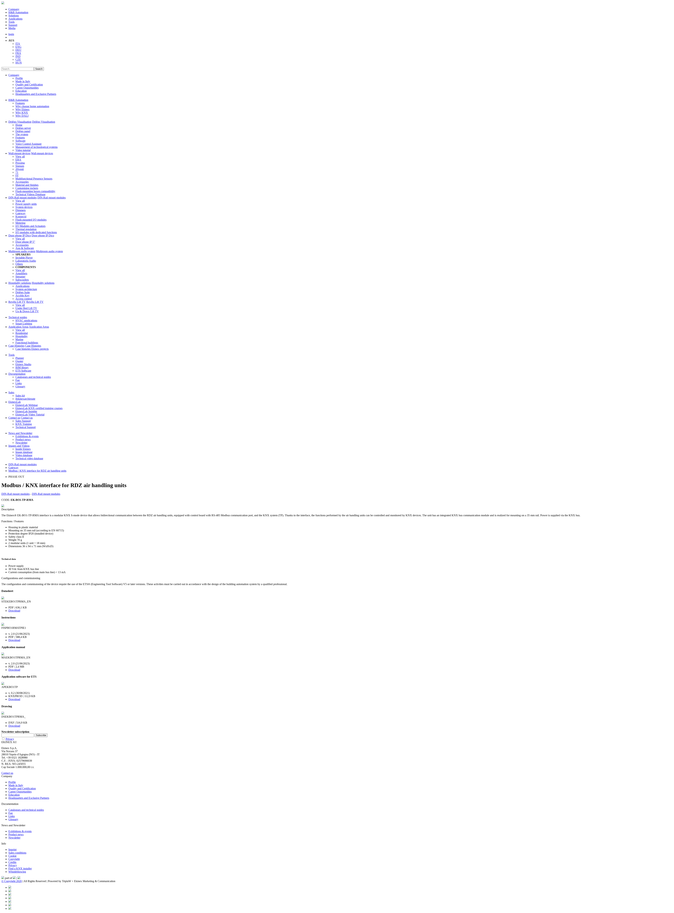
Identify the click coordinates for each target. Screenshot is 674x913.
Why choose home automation (32, 106)
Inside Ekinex (23, 448)
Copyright (14, 859)
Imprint (12, 849)
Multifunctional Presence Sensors (33, 178)
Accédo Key (22, 295)
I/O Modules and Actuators (30, 226)
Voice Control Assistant (28, 143)
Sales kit (20, 395)
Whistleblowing (17, 871)
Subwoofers (22, 279)
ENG (18, 46)
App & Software (24, 248)
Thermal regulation (26, 229)
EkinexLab (14, 401)
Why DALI (21, 115)
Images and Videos (18, 445)
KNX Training (23, 424)
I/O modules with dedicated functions (36, 232)
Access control (23, 298)
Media (11, 28)
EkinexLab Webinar (26, 405)
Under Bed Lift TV (26, 308)
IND (18, 56)
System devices (23, 207)
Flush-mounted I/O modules (31, 219)
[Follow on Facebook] (9, 887)
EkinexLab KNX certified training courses (38, 408)
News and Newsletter (20, 433)
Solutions (13, 15)
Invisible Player (24, 257)
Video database (23, 455)
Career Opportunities (27, 87)
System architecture (26, 289)
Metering (20, 222)
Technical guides (17, 317)
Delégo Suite (22, 292)
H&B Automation (18, 12)
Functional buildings (26, 342)
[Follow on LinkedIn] (9, 894)
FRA (18, 53)
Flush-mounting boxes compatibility (35, 191)
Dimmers (20, 210)
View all (20, 156)
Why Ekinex (22, 109)
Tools (11, 21)
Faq (17, 380)
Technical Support (25, 427)
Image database (23, 452)
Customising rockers (26, 188)
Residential (21, 333)
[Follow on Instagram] (9, 897)
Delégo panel (22, 131)
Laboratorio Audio (25, 260)
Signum (19, 165)
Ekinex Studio (23, 364)
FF (17, 175)
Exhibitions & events (27, 436)
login (11, 34)
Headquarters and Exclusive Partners (35, 94)
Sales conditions (17, 852)
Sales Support (23, 420)
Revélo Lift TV (17, 301)
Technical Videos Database (30, 194)
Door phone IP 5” (25, 241)
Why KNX (21, 112)
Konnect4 (20, 216)
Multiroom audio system (21, 251)
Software (20, 140)
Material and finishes (26, 184)
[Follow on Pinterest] (9, 890)
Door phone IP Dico (19, 235)
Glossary (20, 386)
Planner (19, 358)
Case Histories (16, 345)
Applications (15, 18)
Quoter (19, 361)
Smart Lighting (23, 323)
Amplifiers (21, 273)
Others (19, 263)
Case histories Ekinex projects (32, 348)
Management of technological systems (36, 147)
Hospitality (21, 336)
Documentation (16, 373)
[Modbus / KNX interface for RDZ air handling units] (2, 506)
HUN (18, 62)
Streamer (20, 276)
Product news (23, 439)
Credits (12, 862)
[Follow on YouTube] (9, 901)
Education (21, 90)
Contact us (14, 417)
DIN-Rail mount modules (22, 197)
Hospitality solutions (19, 282)
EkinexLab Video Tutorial (29, 414)
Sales (11, 392)
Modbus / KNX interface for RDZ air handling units (37, 470)
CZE (18, 59)
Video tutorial (23, 150)
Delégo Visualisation (19, 121)
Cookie (12, 855)
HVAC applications (26, 320)
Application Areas (18, 326)
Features (20, 103)
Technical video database (29, 458)
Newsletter (21, 442)
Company (13, 9)
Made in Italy (22, 81)
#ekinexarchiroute (25, 398)
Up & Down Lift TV (27, 311)
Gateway (20, 213)
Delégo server (23, 128)
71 (16, 172)
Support (12, 25)
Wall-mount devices (19, 153)
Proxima (20, 162)
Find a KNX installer (20, 868)
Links (18, 383)
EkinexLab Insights (26, 411)
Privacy (10, 738)
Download (14, 610)
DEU (18, 49)
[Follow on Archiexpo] (9, 908)
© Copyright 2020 (11, 881)
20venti (19, 169)
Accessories (22, 181)
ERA (18, 159)
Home (18, 124)
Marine (19, 339)
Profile (19, 78)
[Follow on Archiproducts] (9, 905)
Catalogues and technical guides (33, 376)
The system (21, 134)
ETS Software (23, 370)
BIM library (22, 367)
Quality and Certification (29, 84)
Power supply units (26, 203)
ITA (17, 43)
